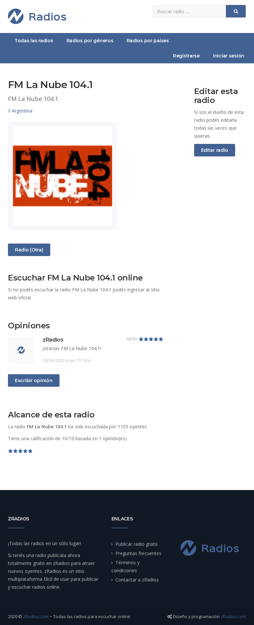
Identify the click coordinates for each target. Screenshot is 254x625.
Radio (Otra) (29, 250)
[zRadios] (37, 16)
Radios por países (148, 41)
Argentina (22, 111)
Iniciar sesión (228, 56)
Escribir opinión (34, 380)
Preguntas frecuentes (138, 553)
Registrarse (186, 56)
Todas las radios (34, 41)
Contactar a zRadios (137, 579)
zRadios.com (36, 616)
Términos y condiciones (125, 566)
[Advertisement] (220, 271)
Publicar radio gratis (136, 544)
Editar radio (215, 150)
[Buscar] (236, 11)
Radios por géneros (89, 41)
